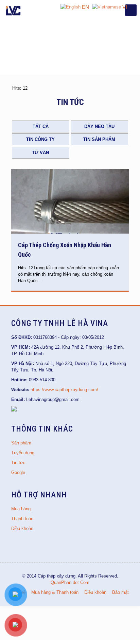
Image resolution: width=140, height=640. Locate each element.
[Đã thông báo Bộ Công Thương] (14, 410)
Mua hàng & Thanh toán (54, 592)
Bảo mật (120, 592)
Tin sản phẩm (99, 139)
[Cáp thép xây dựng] (13, 10)
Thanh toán (22, 518)
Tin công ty (40, 139)
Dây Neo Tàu (99, 126)
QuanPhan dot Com (70, 582)
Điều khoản (22, 528)
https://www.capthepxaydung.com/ (64, 389)
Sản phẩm (21, 442)
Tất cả (41, 126)
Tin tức (18, 462)
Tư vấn (40, 152)
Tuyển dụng (22, 452)
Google (18, 472)
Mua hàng (21, 508)
